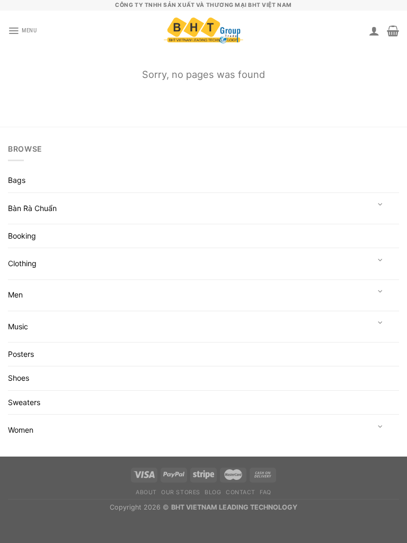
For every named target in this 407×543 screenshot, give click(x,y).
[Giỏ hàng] (393, 30)
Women (20, 429)
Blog (213, 492)
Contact (240, 492)
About (146, 492)
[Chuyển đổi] (380, 205)
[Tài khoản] (374, 30)
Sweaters (24, 402)
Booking (22, 235)
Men (15, 294)
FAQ (265, 492)
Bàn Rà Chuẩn (32, 208)
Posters (21, 353)
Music (18, 326)
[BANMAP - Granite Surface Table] (203, 31)
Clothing (22, 263)
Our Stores (180, 492)
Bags (16, 180)
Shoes (18, 377)
